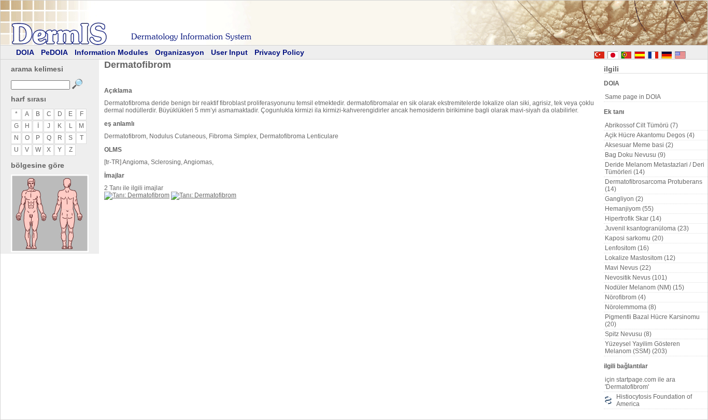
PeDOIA (54, 52)
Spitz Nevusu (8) (628, 334)
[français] (653, 53)
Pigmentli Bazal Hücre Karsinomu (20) (652, 320)
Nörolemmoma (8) (630, 307)
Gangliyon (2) (624, 198)
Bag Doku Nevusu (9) (635, 154)
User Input (229, 52)
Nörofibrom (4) (625, 297)
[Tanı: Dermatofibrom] (136, 195)
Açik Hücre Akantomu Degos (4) (650, 135)
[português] (626, 53)
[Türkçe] (599, 53)
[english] (690, 53)
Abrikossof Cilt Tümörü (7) (641, 125)
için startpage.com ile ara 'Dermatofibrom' (640, 383)
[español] (639, 53)
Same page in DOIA (633, 96)
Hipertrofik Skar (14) (633, 218)
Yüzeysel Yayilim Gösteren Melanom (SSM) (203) (642, 347)
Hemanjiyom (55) (629, 208)
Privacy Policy (279, 52)
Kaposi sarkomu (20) (634, 238)
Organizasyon (179, 52)
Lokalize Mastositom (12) (640, 258)
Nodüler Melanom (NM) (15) (644, 287)
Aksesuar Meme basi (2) (639, 145)
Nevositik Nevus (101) (636, 277)
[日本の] (612, 53)
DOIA (25, 52)
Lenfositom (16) (627, 248)
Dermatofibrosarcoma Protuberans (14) (653, 185)
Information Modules (111, 52)
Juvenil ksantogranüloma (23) (647, 228)
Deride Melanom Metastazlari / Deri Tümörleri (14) (654, 168)
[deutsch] (666, 53)
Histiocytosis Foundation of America (654, 400)
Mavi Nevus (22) (628, 267)
